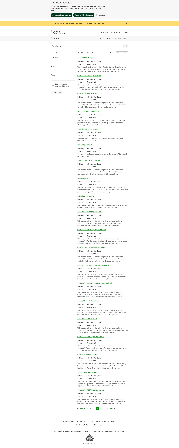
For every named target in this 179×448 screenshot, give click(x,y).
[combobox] (63, 61)
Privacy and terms (108, 421)
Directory (125, 32)
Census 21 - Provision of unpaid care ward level (94, 283)
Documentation (116, 38)
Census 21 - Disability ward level (89, 75)
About (73, 421)
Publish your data (104, 38)
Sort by (112, 53)
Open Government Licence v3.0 (89, 431)
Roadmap (66, 421)
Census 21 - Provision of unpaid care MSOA (93, 265)
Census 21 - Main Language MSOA (90, 212)
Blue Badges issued (84, 145)
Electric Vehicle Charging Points (88, 111)
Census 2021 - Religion (85, 58)
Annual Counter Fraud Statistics (88, 160)
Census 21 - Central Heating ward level (91, 247)
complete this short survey (94, 23)
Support (125, 38)
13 (107, 408)
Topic (53, 66)
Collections (103, 32)
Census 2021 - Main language (88, 372)
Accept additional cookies (61, 15)
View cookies (100, 15)
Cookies (98, 421)
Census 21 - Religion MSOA (87, 319)
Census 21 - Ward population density (90, 337)
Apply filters (56, 92)
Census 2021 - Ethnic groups (87, 354)
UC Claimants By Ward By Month (89, 129)
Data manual (114, 32)
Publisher (54, 58)
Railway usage (82, 178)
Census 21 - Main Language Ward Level (91, 230)
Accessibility (88, 421)
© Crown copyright (89, 443)
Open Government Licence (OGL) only (62, 85)
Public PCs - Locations (85, 196)
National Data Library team (93, 425)
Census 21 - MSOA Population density (91, 390)
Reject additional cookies (84, 15)
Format (53, 75)
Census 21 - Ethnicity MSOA (87, 93)
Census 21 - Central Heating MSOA (90, 301)
